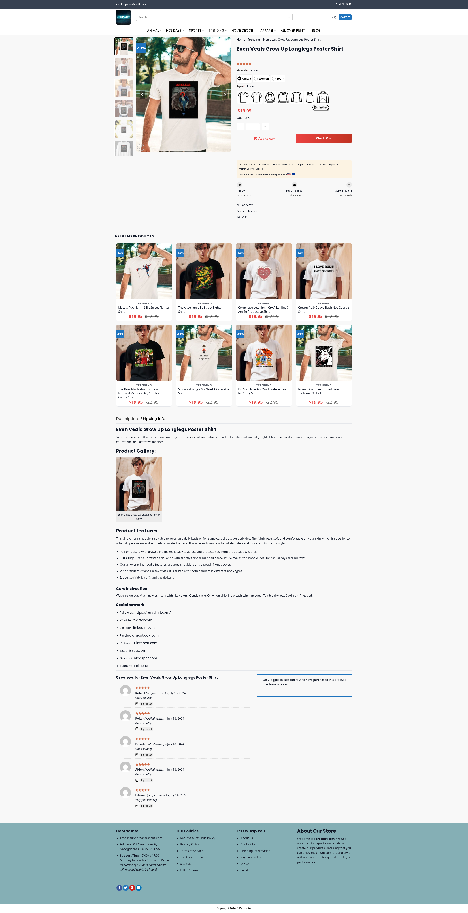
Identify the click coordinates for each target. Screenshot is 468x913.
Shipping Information (255, 851)
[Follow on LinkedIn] (350, 4)
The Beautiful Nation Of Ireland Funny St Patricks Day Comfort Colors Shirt (139, 393)
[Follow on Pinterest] (347, 4)
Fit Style (243, 70)
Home (241, 40)
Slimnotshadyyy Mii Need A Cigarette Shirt (203, 391)
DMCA (245, 864)
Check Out (323, 138)
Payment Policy (251, 857)
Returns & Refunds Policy (197, 838)
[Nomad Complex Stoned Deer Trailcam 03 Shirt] (324, 353)
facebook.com (147, 635)
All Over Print (293, 30)
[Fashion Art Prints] (123, 17)
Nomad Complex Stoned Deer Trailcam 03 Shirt (318, 391)
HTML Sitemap (190, 870)
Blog (316, 30)
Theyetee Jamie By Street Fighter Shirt (200, 310)
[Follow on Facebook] (336, 4)
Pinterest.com (146, 642)
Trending (216, 30)
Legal (244, 870)
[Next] (225, 94)
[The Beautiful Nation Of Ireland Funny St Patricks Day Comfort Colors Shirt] (144, 353)
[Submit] (289, 17)
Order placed (244, 195)
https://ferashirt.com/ (152, 612)
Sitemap (186, 864)
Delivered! (346, 195)
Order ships (294, 195)
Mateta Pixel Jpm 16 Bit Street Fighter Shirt (143, 310)
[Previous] (142, 94)
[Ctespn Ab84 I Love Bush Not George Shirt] (324, 271)
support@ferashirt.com (146, 838)
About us (247, 838)
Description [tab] (127, 418)
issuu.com (137, 650)
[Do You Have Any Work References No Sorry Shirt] (264, 353)
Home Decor (242, 30)
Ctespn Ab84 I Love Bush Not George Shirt (323, 310)
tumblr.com (141, 665)
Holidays (174, 30)
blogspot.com (145, 658)
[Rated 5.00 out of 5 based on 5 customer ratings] (294, 63)
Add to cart (266, 138)
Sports (195, 30)
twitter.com (142, 620)
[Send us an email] (343, 4)
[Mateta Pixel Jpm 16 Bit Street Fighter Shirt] (144, 271)
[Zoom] (140, 147)
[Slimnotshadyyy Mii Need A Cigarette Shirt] (204, 353)
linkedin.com (144, 627)
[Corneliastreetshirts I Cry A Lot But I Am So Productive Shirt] (264, 271)
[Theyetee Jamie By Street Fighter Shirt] (204, 271)
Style (241, 86)
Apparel (266, 30)
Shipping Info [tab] (152, 418)
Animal (153, 30)
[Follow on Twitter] (340, 4)
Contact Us (248, 844)
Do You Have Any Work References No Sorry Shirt (262, 391)
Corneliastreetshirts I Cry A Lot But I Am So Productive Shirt (263, 310)
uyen (244, 216)
